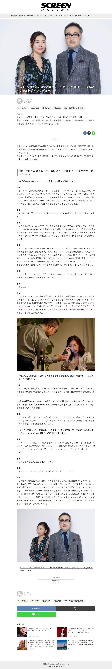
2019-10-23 (28, 100)
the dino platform (58, 666)
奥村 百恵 (27, 102)
